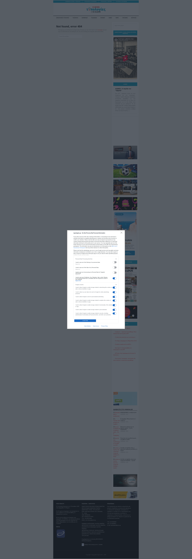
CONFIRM (85, 320)
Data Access (96, 326)
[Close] (122, 233)
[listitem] (96, 259)
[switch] (115, 262)
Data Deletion (87, 326)
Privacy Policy (104, 326)
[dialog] (96, 279)
